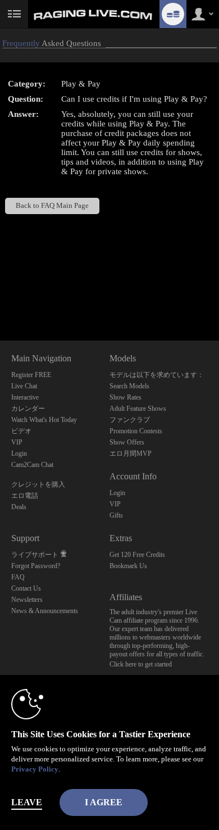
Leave (26, 802)
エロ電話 (24, 496)
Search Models (129, 386)
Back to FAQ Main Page (52, 206)
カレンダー (28, 408)
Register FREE (31, 375)
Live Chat (24, 386)
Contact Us (26, 588)
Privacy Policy (34, 769)
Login (19, 453)
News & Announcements (44, 611)
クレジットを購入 (38, 484)
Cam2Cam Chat (32, 465)
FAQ (18, 577)
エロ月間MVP (131, 453)
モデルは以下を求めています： (157, 375)
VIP (16, 442)
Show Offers (127, 442)
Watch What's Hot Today (44, 420)
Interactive (25, 397)
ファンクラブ (130, 420)
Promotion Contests (136, 431)
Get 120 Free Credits (137, 555)
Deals (18, 507)
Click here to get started (141, 664)
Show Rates (126, 397)
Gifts (116, 515)
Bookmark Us (128, 566)
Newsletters (27, 600)
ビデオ (21, 431)
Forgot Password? (35, 566)
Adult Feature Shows (138, 408)
